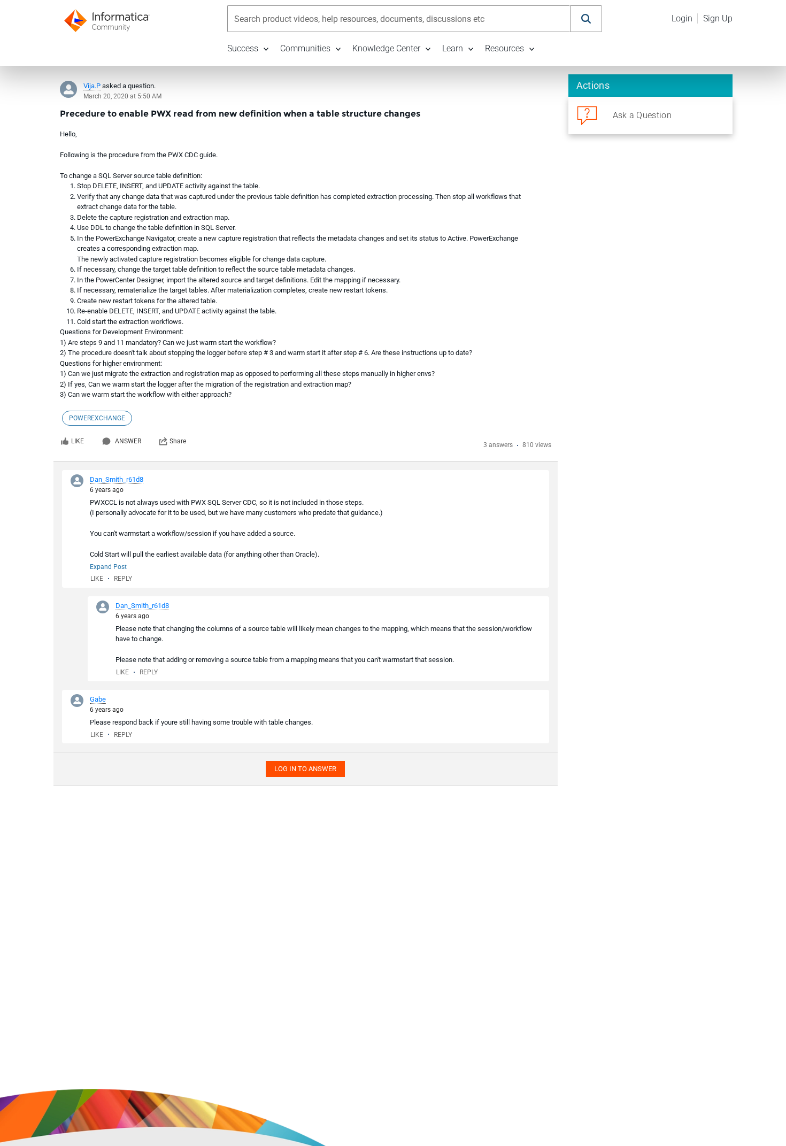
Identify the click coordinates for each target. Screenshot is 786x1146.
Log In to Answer (305, 769)
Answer (128, 441)
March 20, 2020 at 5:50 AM (122, 96)
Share (177, 441)
